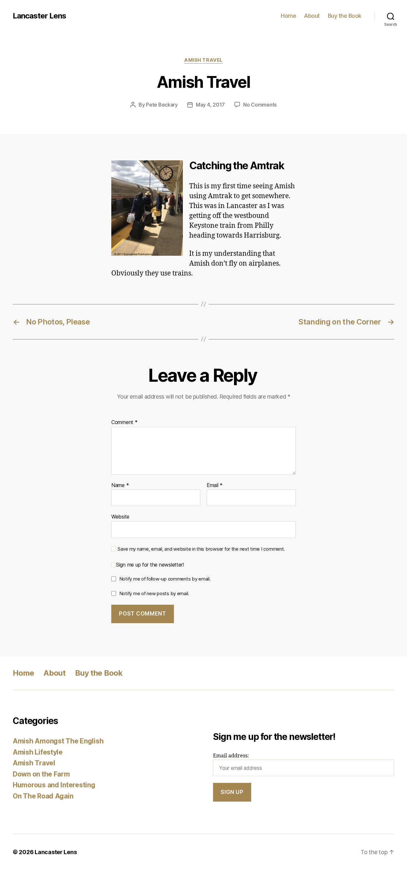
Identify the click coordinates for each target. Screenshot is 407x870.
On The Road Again (43, 796)
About (312, 15)
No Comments (260, 104)
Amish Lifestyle (38, 752)
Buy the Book (345, 15)
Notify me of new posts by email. (154, 593)
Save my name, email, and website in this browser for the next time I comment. (201, 549)
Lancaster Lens (39, 16)
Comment (124, 422)
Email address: (231, 756)
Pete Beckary (162, 104)
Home (288, 15)
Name (120, 485)
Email (215, 485)
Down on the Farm (41, 774)
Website (120, 516)
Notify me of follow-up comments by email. (165, 579)
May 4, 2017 (210, 104)
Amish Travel (203, 60)
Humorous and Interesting (54, 785)
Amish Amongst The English (58, 741)
